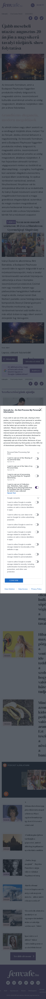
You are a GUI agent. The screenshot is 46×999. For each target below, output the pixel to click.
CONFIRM (14, 580)
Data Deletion (10, 589)
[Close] (41, 410)
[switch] (37, 458)
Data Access (23, 589)
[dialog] (23, 500)
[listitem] (23, 453)
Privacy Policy (36, 589)
